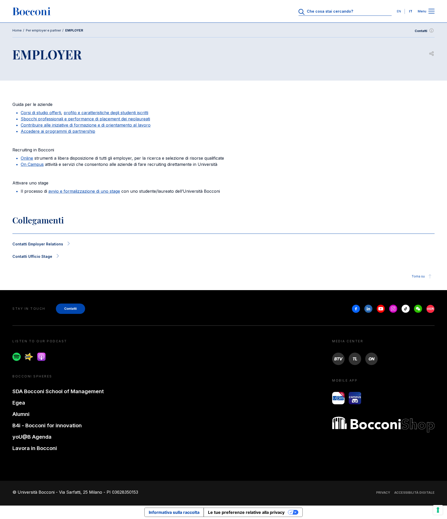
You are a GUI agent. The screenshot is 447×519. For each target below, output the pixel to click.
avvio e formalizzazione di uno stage (84, 191)
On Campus (32, 164)
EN (399, 11)
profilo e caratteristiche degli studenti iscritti (106, 112)
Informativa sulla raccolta (174, 512)
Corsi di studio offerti (41, 112)
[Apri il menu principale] (431, 11)
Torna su (418, 276)
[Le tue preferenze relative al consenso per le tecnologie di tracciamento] (438, 510)
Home (17, 30)
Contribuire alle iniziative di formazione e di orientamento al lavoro (86, 125)
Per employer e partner (43, 30)
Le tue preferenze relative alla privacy (246, 512)
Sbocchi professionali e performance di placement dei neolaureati (85, 118)
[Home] (31, 11)
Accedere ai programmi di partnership (58, 131)
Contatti (421, 31)
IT (410, 11)
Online (27, 158)
